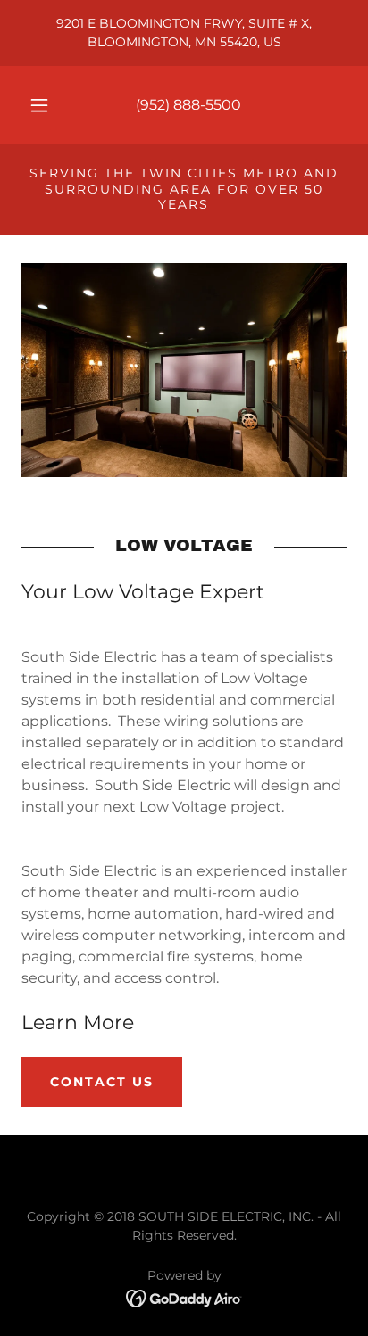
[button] (39, 105)
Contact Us (102, 1082)
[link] (184, 1297)
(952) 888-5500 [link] (188, 104)
